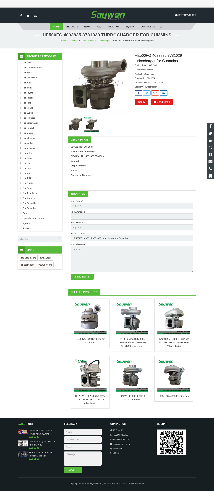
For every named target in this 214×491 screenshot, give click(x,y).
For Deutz (27, 188)
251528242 (118, 430)
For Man (27, 173)
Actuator (27, 228)
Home (63, 41)
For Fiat (26, 163)
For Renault (28, 128)
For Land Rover (30, 77)
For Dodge (28, 143)
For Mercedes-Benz (32, 67)
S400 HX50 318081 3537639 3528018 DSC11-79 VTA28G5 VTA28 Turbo (174, 342)
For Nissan (28, 97)
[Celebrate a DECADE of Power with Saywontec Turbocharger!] (23, 433)
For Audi (27, 82)
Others (26, 213)
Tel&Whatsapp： (79, 212)
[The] (23, 456)
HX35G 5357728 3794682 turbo (174, 396)
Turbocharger (104, 41)
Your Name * (77, 201)
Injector (26, 223)
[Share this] (138, 93)
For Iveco (27, 158)
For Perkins (28, 183)
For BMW (27, 72)
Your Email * (77, 222)
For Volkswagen (30, 123)
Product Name (78, 233)
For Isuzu (27, 87)
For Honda (28, 108)
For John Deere (30, 193)
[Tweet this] (147, 93)
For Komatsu (29, 198)
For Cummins (88, 41)
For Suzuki (28, 113)
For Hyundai (29, 118)
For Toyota (28, 92)
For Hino (27, 102)
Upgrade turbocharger (34, 218)
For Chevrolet (29, 138)
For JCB (27, 178)
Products (74, 41)
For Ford (27, 62)
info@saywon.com (187, 14)
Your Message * (78, 244)
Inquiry (141, 102)
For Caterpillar (30, 203)
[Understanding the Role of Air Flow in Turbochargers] (23, 446)
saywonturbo (118, 449)
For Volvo (27, 153)
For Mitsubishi (30, 148)
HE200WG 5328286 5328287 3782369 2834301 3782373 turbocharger (90, 399)
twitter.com (45, 257)
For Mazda (28, 133)
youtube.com (45, 264)
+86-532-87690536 (120, 439)
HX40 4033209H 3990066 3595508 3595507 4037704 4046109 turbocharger (132, 342)
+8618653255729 (120, 435)
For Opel (27, 168)
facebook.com (28, 257)
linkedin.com (27, 264)
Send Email (163, 102)
